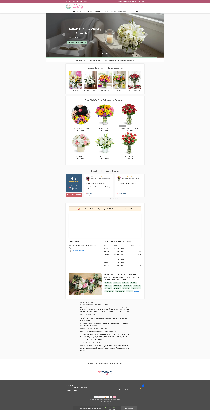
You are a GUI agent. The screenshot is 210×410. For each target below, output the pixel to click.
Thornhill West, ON (120, 291)
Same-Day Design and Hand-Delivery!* (77, 1)
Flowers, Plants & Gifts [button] (124, 11)
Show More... (137, 291)
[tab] (104, 53)
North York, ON (137, 285)
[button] (110, 198)
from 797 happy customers (88, 60)
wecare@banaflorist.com (72, 390)
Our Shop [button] (136, 11)
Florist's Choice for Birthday (96, 178)
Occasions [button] (89, 11)
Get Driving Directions (78, 250)
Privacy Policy (99, 403)
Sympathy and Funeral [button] (109, 11)
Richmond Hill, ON (136, 288)
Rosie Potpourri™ (125, 178)
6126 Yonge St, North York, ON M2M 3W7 (76, 387)
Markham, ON (108, 285)
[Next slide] (146, 34)
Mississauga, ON (117, 285)
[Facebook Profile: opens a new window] (143, 385)
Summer (82, 11)
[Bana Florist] (77, 6)
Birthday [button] (97, 11)
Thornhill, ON (129, 291)
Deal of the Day (74, 11)
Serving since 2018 (119, 60)
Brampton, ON (108, 282)
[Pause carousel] (103, 54)
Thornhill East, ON (109, 291)
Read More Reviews (74, 195)
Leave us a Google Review (136, 389)
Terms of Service (90, 403)
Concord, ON (125, 282)
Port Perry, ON (117, 288)
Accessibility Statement (109, 403)
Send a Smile (72, 40)
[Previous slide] (63, 34)
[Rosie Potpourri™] (119, 178)
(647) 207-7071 (76, 248)
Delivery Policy (120, 403)
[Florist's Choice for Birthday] (88, 178)
